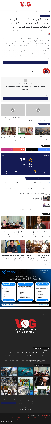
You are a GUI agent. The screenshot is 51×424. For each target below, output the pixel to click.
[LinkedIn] (37, 71)
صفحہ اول (47, 11)
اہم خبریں (22, 417)
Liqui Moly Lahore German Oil (25, 209)
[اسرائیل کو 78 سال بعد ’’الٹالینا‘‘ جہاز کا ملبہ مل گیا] (42, 131)
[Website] (40, 71)
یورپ (38, 417)
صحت (7, 417)
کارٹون (32, 419)
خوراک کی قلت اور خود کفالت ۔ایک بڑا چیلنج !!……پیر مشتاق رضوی (28, 202)
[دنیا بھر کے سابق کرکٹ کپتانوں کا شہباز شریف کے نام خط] (26, 381)
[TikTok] (32, 71)
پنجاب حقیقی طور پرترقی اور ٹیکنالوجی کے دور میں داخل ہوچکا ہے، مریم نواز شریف (8, 137)
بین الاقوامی (28, 417)
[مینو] (49, 5)
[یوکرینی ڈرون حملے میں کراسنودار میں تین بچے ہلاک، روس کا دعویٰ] (9, 381)
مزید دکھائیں (26, 62)
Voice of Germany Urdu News (42, 33)
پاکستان (42, 417)
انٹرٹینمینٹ (17, 417)
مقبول (37, 178)
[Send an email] (35, 33)
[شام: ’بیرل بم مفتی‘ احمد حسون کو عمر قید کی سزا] (42, 381)
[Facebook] (39, 71)
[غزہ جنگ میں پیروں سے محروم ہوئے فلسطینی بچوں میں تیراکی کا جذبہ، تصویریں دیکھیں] (26, 371)
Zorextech (25, 267)
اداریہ (25, 419)
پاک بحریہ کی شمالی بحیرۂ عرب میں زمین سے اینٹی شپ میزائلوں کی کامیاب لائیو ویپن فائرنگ (22, 182)
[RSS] (21, 410)
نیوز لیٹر (21, 419)
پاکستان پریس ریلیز (39, 11)
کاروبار (4, 417)
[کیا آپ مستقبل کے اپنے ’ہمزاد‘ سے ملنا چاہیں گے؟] (9, 371)
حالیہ (13, 178)
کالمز (29, 419)
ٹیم (17, 419)
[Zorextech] (25, 287)
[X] (28, 410)
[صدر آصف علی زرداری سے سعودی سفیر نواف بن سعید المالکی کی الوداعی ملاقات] (9, 390)
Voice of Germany (45, 415)
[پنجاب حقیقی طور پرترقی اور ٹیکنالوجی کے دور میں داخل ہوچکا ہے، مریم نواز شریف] (8, 131)
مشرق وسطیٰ (34, 417)
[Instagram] (34, 71)
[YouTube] (36, 71)
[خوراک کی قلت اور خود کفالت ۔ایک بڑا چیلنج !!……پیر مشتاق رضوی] (46, 204)
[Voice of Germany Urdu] (25, 5)
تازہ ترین (11, 417)
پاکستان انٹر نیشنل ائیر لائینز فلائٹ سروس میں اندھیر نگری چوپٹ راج (35, 193)
